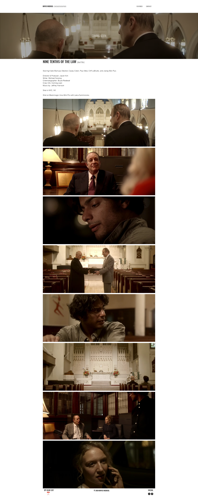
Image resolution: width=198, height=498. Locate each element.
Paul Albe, (84, 71)
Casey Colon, (74, 71)
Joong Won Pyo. (109, 71)
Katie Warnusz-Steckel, (59, 71)
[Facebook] (152, 494)
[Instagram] (149, 494)
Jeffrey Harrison (57, 85)
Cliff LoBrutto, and (96, 71)
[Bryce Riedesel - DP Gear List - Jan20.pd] (48, 494)
